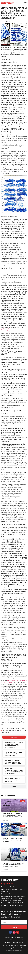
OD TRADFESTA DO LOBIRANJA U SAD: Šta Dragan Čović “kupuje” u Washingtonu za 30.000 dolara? (14, 771)
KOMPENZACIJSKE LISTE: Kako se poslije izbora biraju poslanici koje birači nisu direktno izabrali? (14, 745)
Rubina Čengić (10, 730)
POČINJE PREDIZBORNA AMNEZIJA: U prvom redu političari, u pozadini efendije (13, 762)
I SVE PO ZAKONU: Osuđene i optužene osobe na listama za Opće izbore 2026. (13, 754)
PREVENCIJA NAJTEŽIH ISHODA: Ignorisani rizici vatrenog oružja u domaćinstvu (12, 840)
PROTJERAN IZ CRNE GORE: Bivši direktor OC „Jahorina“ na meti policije (14, 780)
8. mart (4, 729)
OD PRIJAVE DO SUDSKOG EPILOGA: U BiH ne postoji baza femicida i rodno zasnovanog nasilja (13, 864)
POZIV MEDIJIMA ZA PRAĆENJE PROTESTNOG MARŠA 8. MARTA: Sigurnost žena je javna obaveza (13, 815)
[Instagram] (14, 932)
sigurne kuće (18, 730)
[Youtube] (17, 932)
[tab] (14, 737)
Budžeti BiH (10, 729)
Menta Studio (18, 950)
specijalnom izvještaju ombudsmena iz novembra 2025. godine (12, 330)
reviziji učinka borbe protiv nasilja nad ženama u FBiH (14, 682)
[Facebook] (10, 932)
